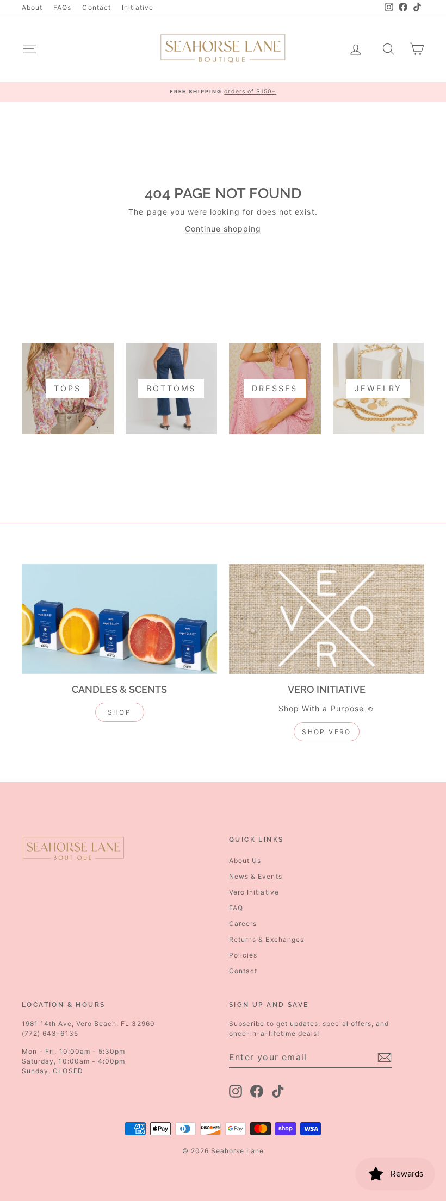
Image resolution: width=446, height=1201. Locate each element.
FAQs (62, 7)
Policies (243, 955)
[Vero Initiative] (326, 619)
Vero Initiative (254, 892)
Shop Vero (326, 732)
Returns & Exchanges (266, 939)
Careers (243, 923)
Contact (96, 7)
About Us (245, 860)
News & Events (255, 876)
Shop (120, 712)
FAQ (236, 908)
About (32, 7)
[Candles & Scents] (119, 619)
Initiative (138, 7)
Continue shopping (223, 228)
